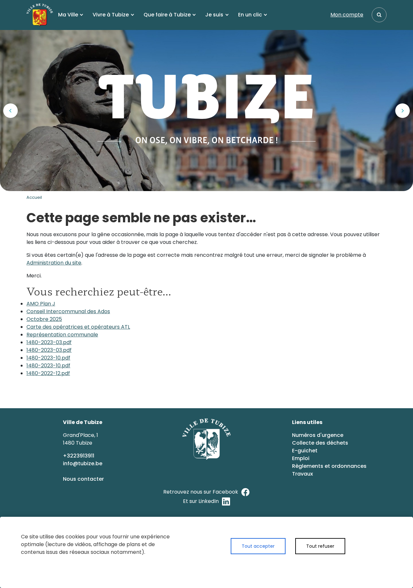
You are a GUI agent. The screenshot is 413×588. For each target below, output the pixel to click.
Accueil (34, 197)
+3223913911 (79, 455)
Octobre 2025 (44, 319)
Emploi (300, 458)
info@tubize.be (82, 463)
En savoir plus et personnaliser (288, 565)
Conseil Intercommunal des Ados (68, 311)
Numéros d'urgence (317, 435)
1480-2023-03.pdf (49, 342)
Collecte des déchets (320, 443)
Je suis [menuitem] (214, 14)
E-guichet (305, 450)
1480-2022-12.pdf (48, 373)
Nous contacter (84, 479)
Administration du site (53, 262)
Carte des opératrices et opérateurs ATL (78, 327)
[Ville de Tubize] (39, 15)
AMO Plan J (40, 303)
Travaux (302, 473)
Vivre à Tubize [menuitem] (111, 14)
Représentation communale (62, 334)
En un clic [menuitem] (250, 14)
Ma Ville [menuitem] (68, 14)
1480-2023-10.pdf (48, 357)
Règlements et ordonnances (329, 466)
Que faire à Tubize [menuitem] (167, 14)
